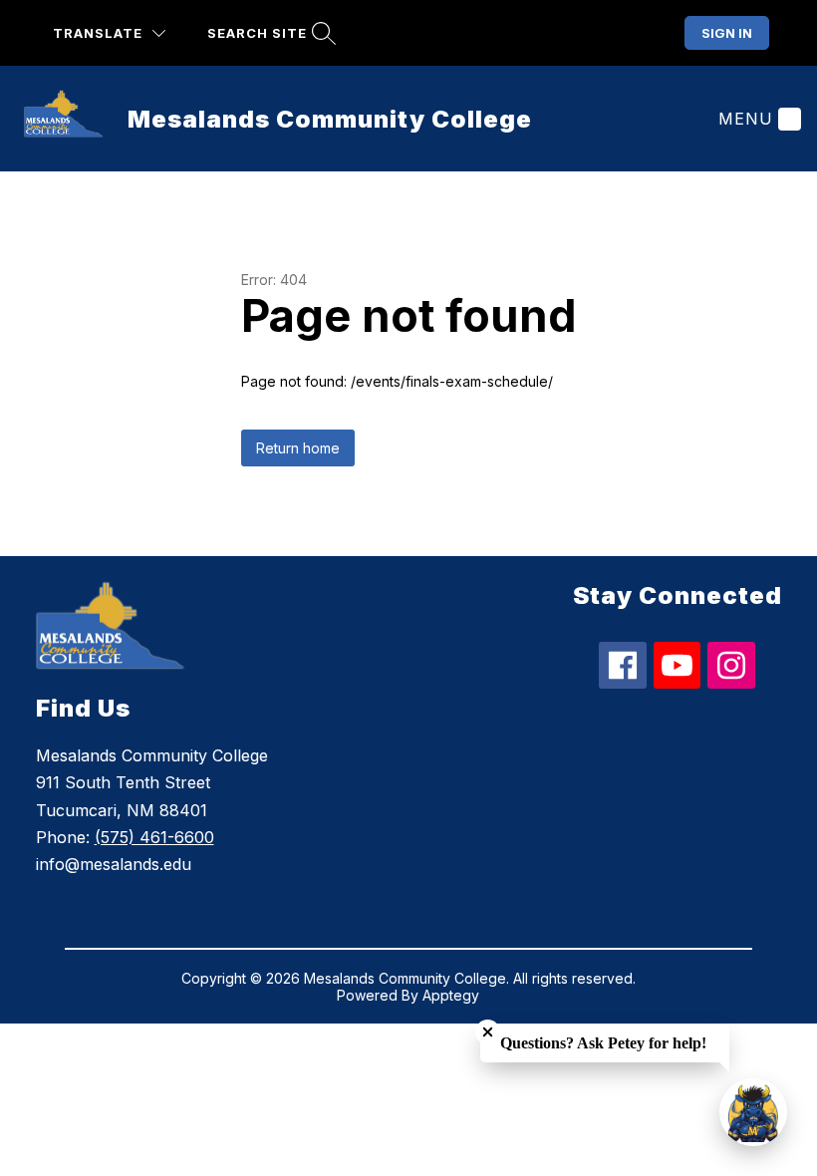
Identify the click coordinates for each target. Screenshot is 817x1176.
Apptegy (450, 995)
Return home (298, 448)
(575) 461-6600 (154, 837)
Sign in (726, 33)
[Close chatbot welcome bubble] (487, 1032)
